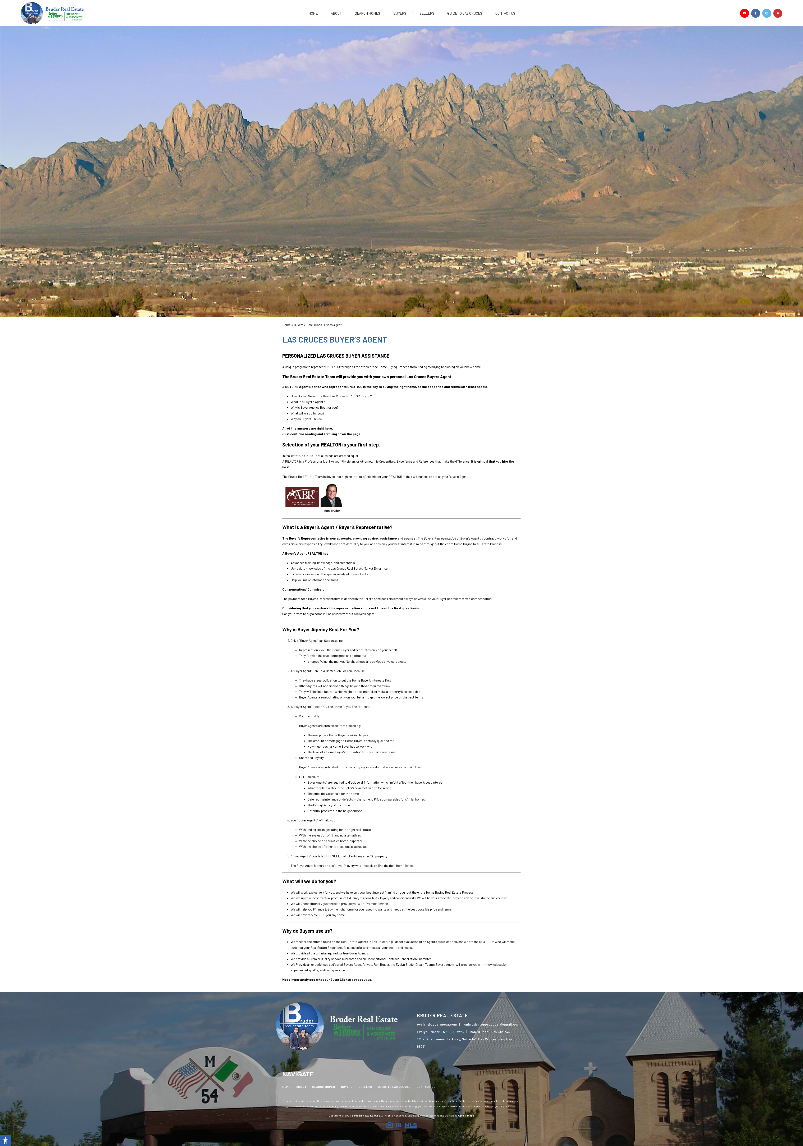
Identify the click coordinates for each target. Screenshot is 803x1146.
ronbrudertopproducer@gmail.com (491, 1024)
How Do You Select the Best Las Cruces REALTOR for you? (331, 396)
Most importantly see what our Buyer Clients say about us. (327, 979)
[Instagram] (766, 13)
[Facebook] (755, 13)
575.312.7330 (501, 1032)
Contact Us (505, 13)
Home (313, 13)
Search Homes (367, 13)
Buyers (399, 13)
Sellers (426, 13)
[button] (5, 1140)
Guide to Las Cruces (464, 13)
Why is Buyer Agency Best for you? (315, 407)
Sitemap (412, 1115)
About (336, 13)
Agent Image (466, 1115)
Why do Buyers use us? (306, 419)
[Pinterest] (777, 13)
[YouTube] (744, 13)
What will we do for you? (307, 413)
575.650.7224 (454, 1032)
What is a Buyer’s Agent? (308, 402)
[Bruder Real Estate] (52, 13)
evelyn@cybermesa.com (437, 1024)
